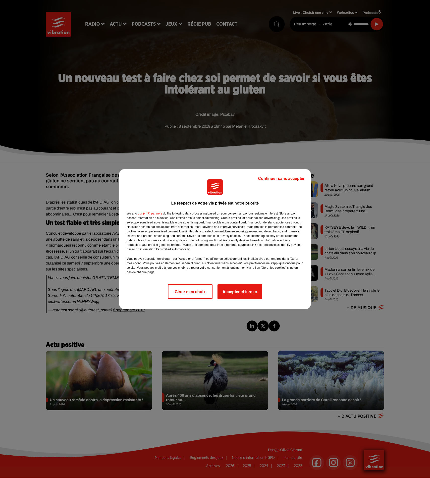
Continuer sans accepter (281, 178)
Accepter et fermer (239, 291)
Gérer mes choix (190, 291)
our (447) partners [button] (150, 213)
